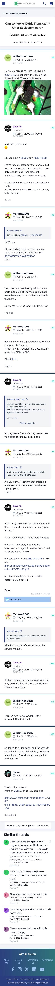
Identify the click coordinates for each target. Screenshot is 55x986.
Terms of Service (27, 979)
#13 (52, 773)
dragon (13, 916)
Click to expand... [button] (27, 423)
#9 (53, 615)
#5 (53, 328)
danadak (25, 900)
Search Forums (21, 42)
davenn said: (13, 230)
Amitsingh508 (15, 859)
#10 (52, 664)
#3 (53, 215)
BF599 (24, 157)
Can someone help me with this (28, 894)
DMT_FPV (14, 897)
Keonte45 (25, 919)
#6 (53, 381)
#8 (53, 507)
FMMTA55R (40, 157)
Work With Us (33, 961)
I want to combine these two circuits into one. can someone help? (28, 875)
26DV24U (9, 74)
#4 (52, 274)
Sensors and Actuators (32, 859)
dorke (16, 772)
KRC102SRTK (11, 256)
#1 (53, 57)
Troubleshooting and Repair (30, 897)
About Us (7, 961)
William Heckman (20, 35)
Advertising (47, 960)
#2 (53, 128)
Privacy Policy (12, 979)
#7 (53, 452)
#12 (52, 734)
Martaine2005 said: (16, 399)
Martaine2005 (21, 213)
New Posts (36, 42)
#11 (52, 702)
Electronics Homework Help (32, 882)
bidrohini (24, 885)
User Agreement (42, 979)
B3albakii (14, 935)
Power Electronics (26, 935)
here (14, 359)
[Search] (44, 3)
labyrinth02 (15, 882)
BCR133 (18, 790)
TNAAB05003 (27, 256)
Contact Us (18, 961)
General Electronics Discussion (30, 916)
